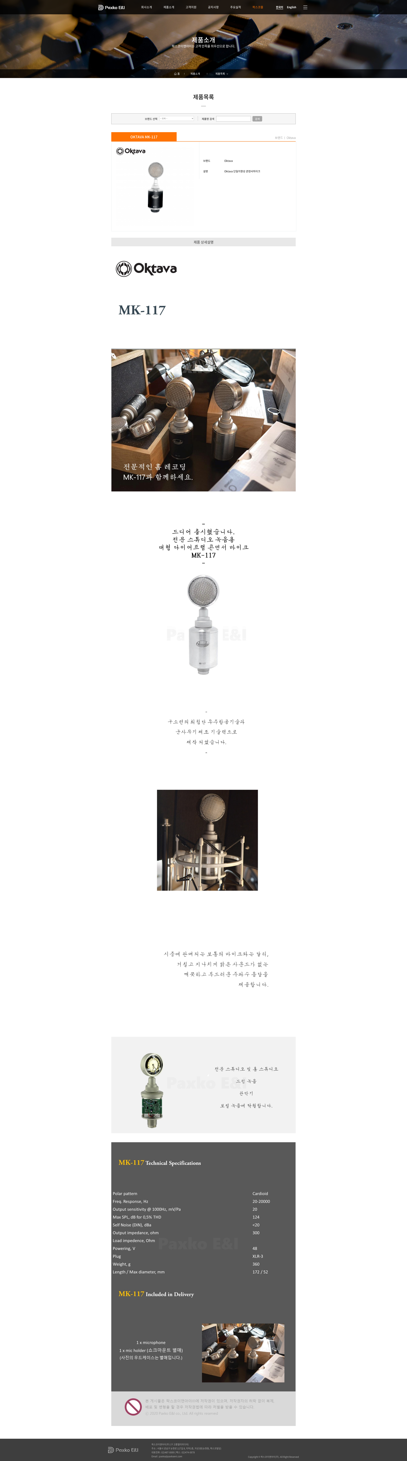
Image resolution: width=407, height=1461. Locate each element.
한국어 (279, 7)
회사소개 (146, 7)
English (291, 7)
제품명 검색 (208, 119)
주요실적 (235, 7)
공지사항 (213, 7)
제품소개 (168, 7)
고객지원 (191, 7)
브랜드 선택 (151, 119)
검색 (257, 119)
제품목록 (220, 73)
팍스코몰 (257, 7)
